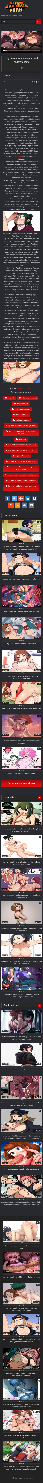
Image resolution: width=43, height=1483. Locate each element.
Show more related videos (21, 783)
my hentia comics (22, 420)
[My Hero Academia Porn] (17, 7)
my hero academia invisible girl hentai (22, 425)
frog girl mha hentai (22, 456)
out (19, 138)
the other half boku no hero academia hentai (22, 487)
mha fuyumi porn (22, 414)
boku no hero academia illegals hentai (22, 450)
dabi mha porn (22, 403)
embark (8, 273)
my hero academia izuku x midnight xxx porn (22, 432)
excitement (17, 156)
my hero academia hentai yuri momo (22, 461)
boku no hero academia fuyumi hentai (22, 445)
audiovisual (33, 324)
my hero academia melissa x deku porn (22, 475)
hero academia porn (22, 409)
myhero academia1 (25, 389)
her (27, 90)
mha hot (11, 398)
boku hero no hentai (29, 398)
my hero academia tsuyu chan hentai (22, 480)
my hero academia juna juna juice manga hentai (22, 468)
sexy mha (22, 439)
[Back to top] (35, 1476)
